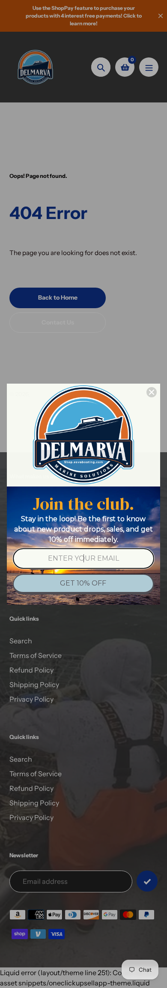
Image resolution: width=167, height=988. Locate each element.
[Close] (151, 392)
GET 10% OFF (83, 583)
